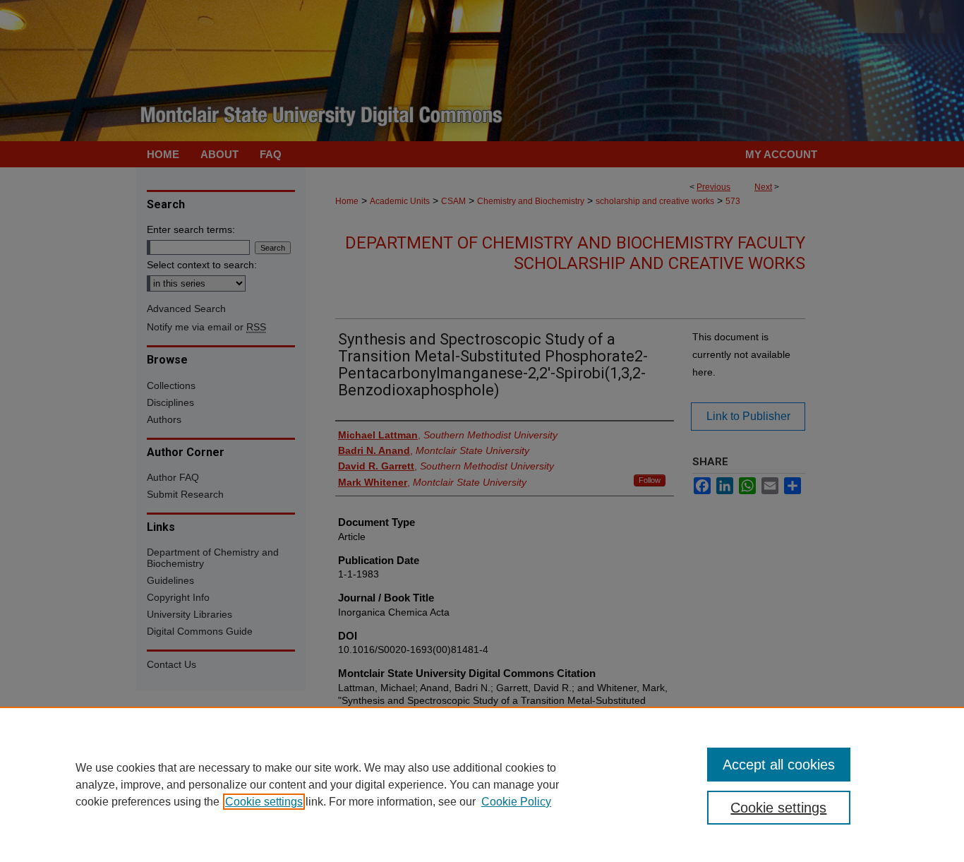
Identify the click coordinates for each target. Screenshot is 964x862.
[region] (482, 784)
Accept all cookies (779, 764)
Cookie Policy (516, 802)
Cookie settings (264, 802)
